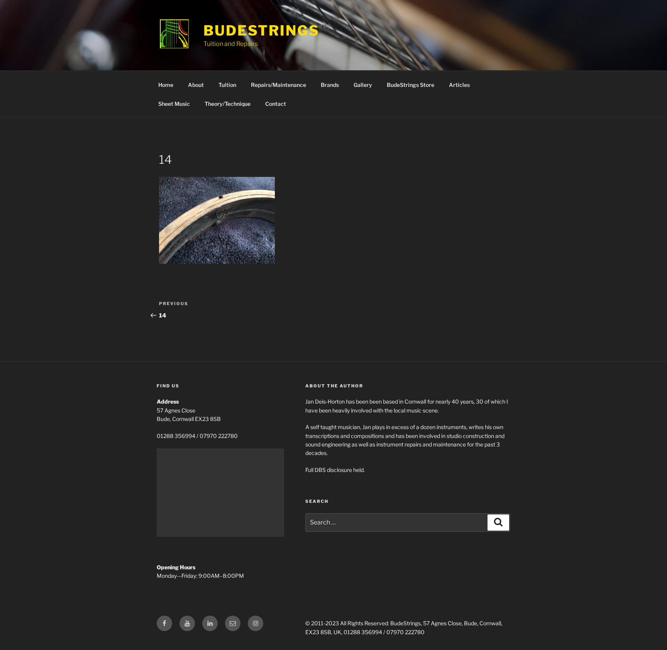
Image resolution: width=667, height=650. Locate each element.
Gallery (363, 84)
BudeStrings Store (410, 84)
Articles (459, 84)
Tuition (227, 84)
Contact (275, 103)
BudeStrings (261, 30)
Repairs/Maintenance (278, 84)
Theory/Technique (228, 103)
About (196, 84)
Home (165, 84)
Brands (330, 84)
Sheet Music (174, 103)
